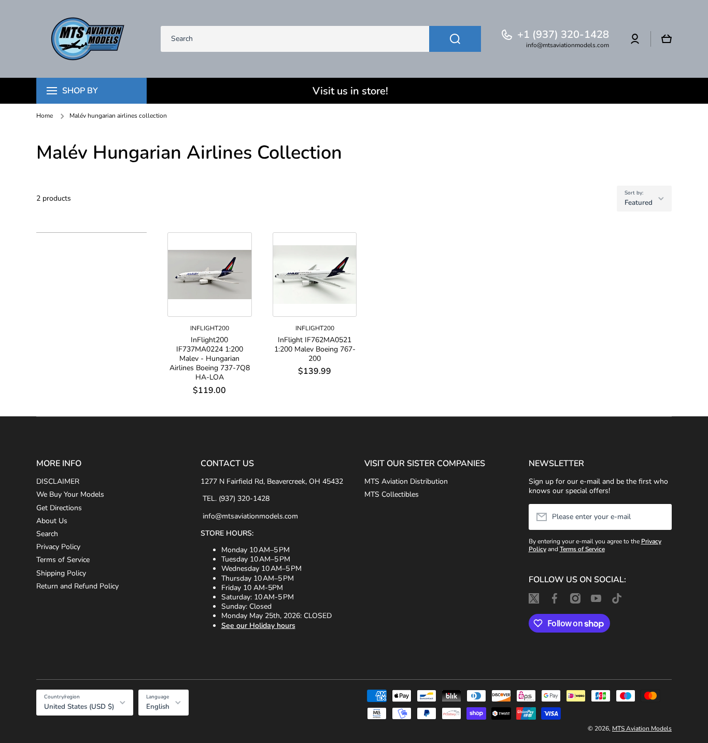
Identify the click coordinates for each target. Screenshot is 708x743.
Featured (639, 202)
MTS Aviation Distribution (406, 481)
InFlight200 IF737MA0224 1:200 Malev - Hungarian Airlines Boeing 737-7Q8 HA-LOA (209, 359)
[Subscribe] (659, 517)
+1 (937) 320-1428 (563, 34)
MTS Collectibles (391, 494)
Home (44, 116)
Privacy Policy (58, 547)
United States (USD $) (79, 706)
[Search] (455, 39)
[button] (666, 39)
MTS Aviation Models (642, 728)
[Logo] (88, 39)
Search (47, 534)
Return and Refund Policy (77, 586)
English (157, 706)
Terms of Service (63, 560)
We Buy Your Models (70, 494)
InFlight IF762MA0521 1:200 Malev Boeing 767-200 (315, 349)
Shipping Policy (61, 573)
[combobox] (321, 39)
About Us (51, 521)
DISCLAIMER (57, 481)
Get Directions (59, 508)
